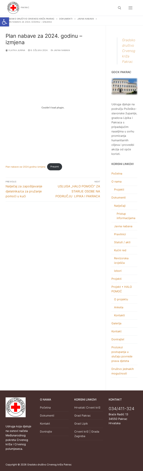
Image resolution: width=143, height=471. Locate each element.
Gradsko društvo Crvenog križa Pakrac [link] (128, 51)
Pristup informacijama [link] (126, 216)
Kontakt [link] (116, 331)
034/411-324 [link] (121, 408)
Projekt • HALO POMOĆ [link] (121, 289)
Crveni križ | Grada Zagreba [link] (86, 434)
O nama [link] (116, 181)
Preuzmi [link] (54, 166)
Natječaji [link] (120, 205)
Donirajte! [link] (117, 339)
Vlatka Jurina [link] (16, 50)
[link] (4, 21)
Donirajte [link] (46, 431)
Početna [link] (116, 173)
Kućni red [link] (120, 250)
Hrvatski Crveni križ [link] (87, 407)
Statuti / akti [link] (122, 242)
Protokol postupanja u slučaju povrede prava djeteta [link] (121, 354)
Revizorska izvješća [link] (121, 260)
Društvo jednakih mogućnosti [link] (122, 371)
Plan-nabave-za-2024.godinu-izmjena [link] (25, 166)
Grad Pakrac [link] (82, 415)
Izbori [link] (118, 270)
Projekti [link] (119, 189)
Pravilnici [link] (120, 234)
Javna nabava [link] (61, 50)
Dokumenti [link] (118, 197)
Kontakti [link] (119, 315)
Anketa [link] (118, 307)
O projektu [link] (121, 299)
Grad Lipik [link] (81, 423)
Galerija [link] (116, 323)
